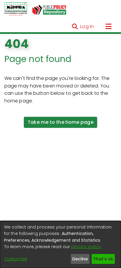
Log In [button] (87, 26)
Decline (80, 259)
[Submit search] (74, 26)
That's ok (103, 259)
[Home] (15, 9)
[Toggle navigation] (108, 26)
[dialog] (60, 244)
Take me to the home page (60, 122)
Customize (15, 259)
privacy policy (86, 247)
